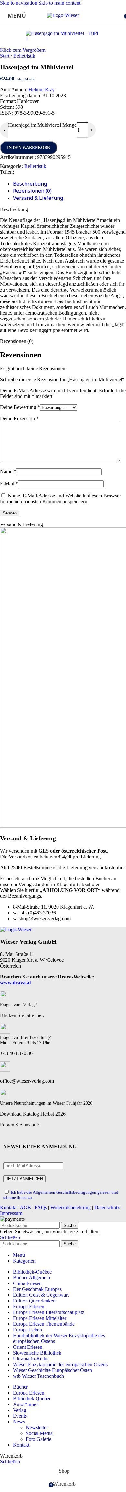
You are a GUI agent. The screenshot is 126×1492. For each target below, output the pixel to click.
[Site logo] (63, 15)
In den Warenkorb (28, 147)
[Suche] (119, 15)
